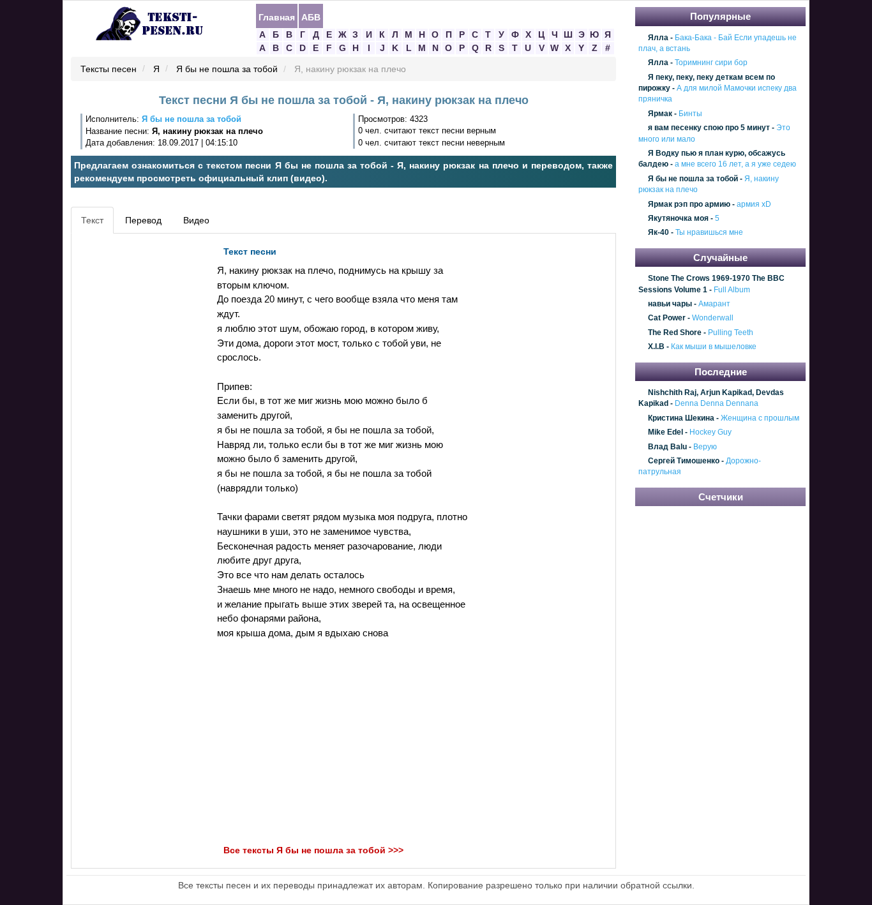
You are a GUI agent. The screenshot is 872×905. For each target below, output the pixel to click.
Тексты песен (108, 69)
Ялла (658, 37)
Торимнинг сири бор (711, 63)
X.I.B (656, 346)
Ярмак (660, 113)
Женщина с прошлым (760, 418)
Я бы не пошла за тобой (227, 69)
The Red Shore (675, 332)
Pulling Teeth (730, 332)
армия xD (754, 204)
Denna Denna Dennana (716, 404)
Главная (277, 16)
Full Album (732, 289)
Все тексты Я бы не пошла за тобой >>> (313, 850)
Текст (92, 220)
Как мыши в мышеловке (713, 346)
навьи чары (670, 303)
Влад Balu (667, 446)
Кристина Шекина (681, 418)
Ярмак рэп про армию (689, 204)
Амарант (714, 303)
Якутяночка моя (678, 218)
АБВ (310, 16)
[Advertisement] (132, 431)
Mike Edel (665, 432)
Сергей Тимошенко (683, 460)
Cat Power (667, 318)
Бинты (690, 113)
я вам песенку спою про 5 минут (709, 127)
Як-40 (658, 232)
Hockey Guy (710, 432)
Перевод (143, 220)
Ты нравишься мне (709, 232)
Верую (705, 446)
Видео (196, 220)
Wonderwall (712, 318)
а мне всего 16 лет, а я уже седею (735, 164)
